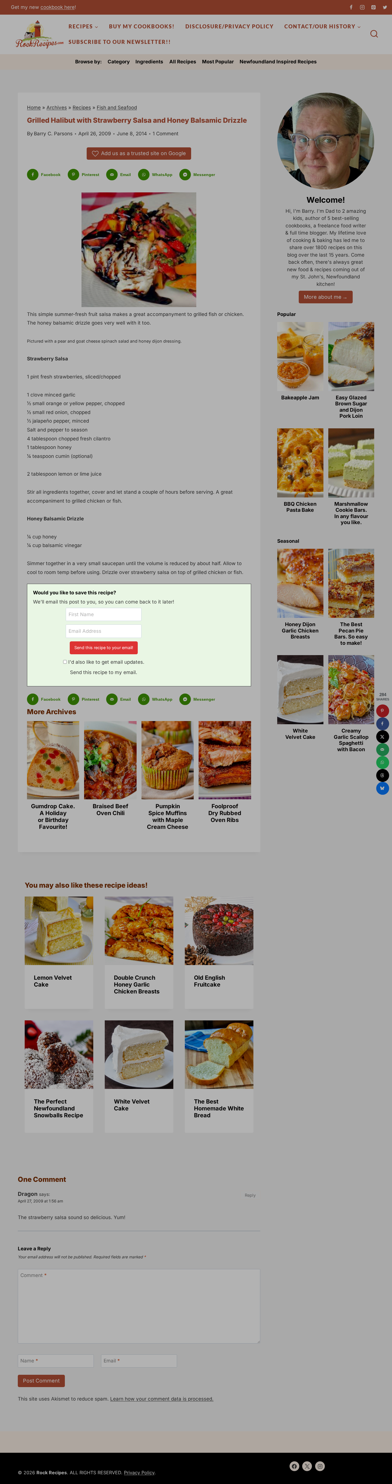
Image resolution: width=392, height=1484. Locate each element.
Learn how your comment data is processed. (162, 1399)
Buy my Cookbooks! (142, 26)
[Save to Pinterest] (382, 710)
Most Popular (218, 62)
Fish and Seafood (117, 107)
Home (34, 107)
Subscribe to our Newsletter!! (120, 42)
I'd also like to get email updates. (106, 662)
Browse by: (88, 62)
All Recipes (182, 62)
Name (29, 1361)
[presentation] (59, 931)
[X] (385, 7)
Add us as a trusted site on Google (143, 153)
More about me (322, 297)
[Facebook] (351, 7)
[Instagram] (362, 7)
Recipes (82, 107)
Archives (56, 107)
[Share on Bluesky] (382, 788)
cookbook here (57, 7)
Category (119, 62)
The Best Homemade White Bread (219, 1108)
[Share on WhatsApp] (382, 762)
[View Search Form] (374, 34)
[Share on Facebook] (382, 723)
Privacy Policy (139, 1472)
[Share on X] (382, 736)
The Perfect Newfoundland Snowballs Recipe (58, 1108)
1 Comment (165, 133)
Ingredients (149, 62)
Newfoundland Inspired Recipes (278, 62)
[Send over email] (382, 749)
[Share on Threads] (382, 775)
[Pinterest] (374, 7)
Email (112, 1361)
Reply (250, 1195)
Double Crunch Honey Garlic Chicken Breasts (137, 984)
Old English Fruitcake (209, 981)
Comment (33, 1275)
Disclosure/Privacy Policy (229, 26)
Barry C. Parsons (53, 133)
